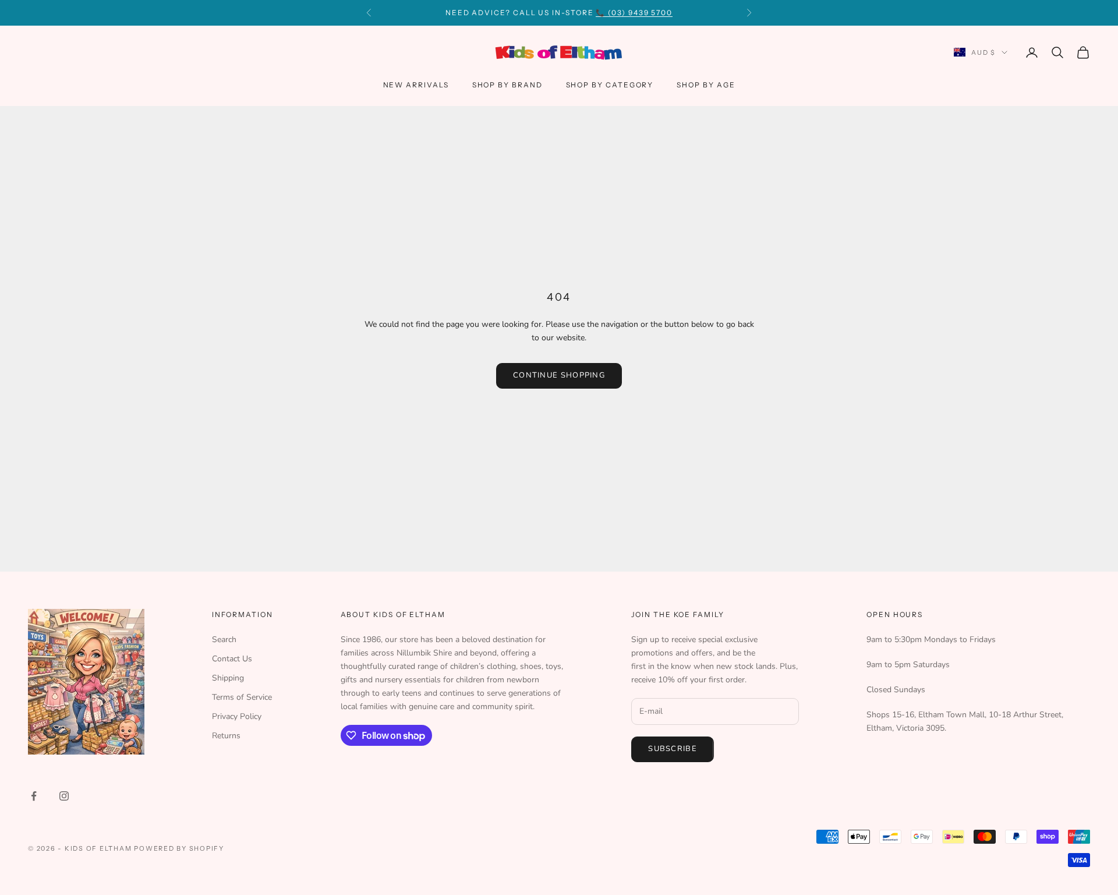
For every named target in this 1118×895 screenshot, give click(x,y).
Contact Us (232, 658)
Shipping (228, 677)
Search (224, 639)
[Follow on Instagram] (64, 796)
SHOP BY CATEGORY (610, 84)
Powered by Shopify (179, 848)
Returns (226, 735)
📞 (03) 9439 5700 (634, 12)
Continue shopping (559, 375)
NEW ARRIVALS (416, 84)
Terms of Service (242, 697)
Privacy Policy (236, 716)
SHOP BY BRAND (507, 84)
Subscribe (672, 749)
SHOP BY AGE (706, 84)
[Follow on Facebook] (34, 796)
